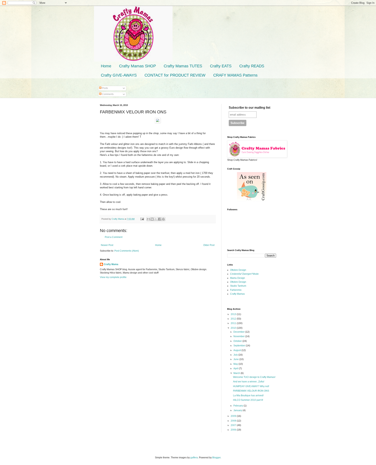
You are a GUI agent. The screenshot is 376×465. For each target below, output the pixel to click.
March (237, 373)
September (239, 345)
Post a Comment (113, 237)
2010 (234, 328)
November (239, 336)
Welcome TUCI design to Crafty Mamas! (254, 377)
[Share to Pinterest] (163, 219)
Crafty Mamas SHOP (137, 66)
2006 (234, 429)
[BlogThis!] (152, 219)
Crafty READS (251, 66)
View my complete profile (113, 277)
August (237, 350)
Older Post (208, 245)
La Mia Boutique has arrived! (248, 395)
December (239, 331)
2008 (234, 420)
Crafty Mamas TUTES (183, 66)
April (236, 368)
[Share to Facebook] (160, 219)
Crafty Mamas (237, 294)
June (236, 359)
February (238, 405)
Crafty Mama (111, 264)
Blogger (216, 457)
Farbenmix (235, 290)
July (235, 354)
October (237, 341)
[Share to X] (156, 219)
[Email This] (148, 219)
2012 (234, 318)
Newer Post (107, 245)
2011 (234, 323)
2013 (234, 314)
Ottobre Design (238, 270)
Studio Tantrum (238, 285)
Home (106, 66)
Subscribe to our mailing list (249, 107)
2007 (234, 425)
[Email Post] (142, 219)
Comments (107, 94)
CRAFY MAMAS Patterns (235, 75)
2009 (234, 416)
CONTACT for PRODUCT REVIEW (175, 75)
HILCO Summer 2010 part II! (248, 400)
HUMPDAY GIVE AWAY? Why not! (251, 386)
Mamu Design (237, 278)
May (236, 364)
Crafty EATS (220, 66)
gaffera (194, 457)
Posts (104, 88)
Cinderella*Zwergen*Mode (244, 274)
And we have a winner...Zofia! (248, 381)
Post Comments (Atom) (126, 250)
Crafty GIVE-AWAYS (119, 75)
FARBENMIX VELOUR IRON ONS (251, 390)
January (238, 410)
